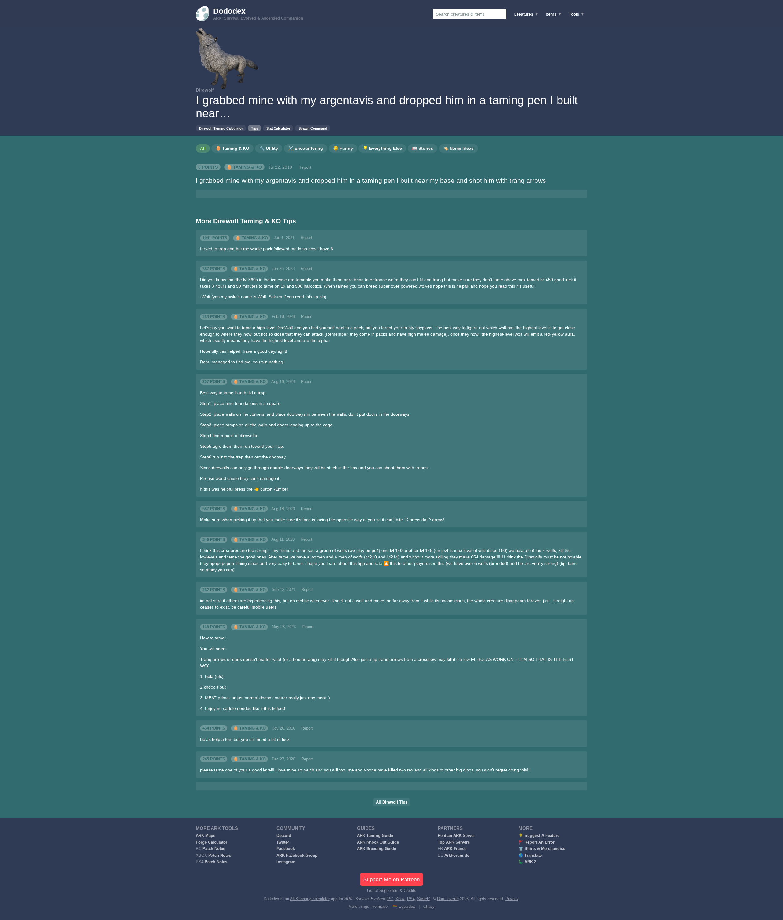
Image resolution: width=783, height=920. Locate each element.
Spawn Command (313, 128)
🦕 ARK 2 (527, 862)
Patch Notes (213, 849)
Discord (283, 836)
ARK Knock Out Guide (378, 842)
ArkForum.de (456, 855)
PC (390, 899)
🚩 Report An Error (536, 842)
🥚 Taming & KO (244, 167)
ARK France (455, 849)
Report (304, 167)
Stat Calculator (278, 128)
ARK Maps (205, 836)
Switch (423, 899)
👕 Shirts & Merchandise (541, 849)
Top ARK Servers (454, 842)
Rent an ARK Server (456, 836)
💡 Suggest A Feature (538, 836)
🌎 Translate (530, 855)
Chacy (429, 906)
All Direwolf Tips (391, 802)
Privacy (511, 899)
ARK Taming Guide (375, 836)
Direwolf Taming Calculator (221, 128)
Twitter (282, 842)
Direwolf (205, 90)
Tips (254, 128)
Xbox (400, 899)
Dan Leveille (448, 899)
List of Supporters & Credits (391, 891)
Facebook (285, 849)
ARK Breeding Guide (376, 849)
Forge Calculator (211, 842)
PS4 (411, 899)
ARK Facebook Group (296, 855)
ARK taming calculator (310, 899)
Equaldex (407, 906)
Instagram (285, 862)
